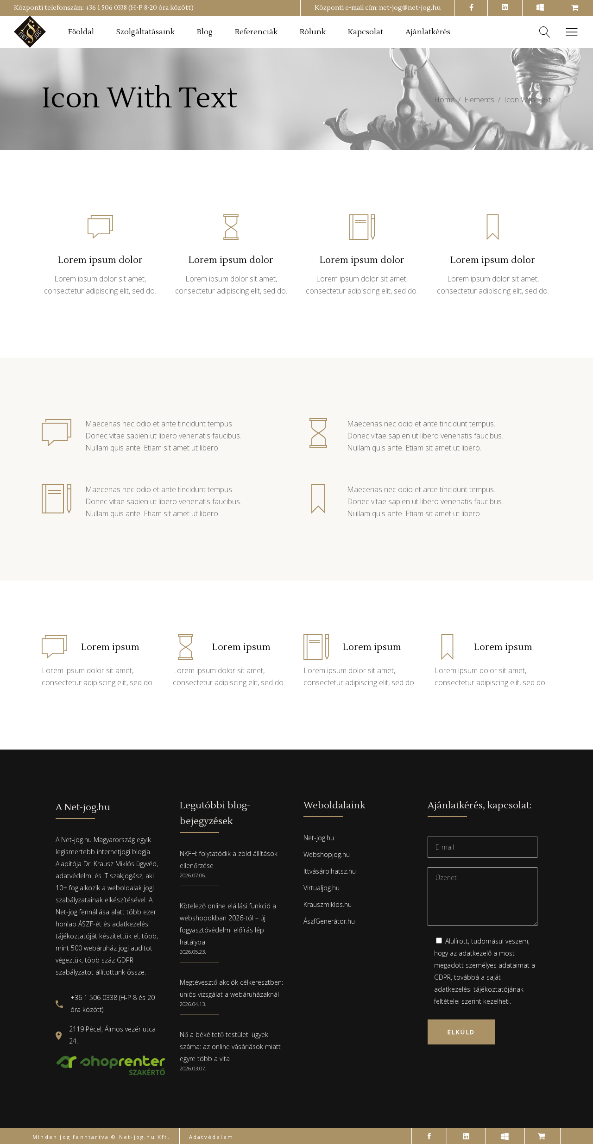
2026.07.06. (193, 875)
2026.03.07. (193, 1068)
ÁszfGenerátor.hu (329, 921)
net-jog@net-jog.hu (410, 8)
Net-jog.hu (318, 837)
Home (444, 99)
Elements (479, 99)
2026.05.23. (193, 951)
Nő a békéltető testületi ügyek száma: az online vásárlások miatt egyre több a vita (230, 1046)
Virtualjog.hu (321, 887)
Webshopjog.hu (326, 854)
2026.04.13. (193, 1003)
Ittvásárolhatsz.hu (329, 871)
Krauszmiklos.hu (327, 904)
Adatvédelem (211, 1136)
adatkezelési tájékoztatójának (479, 989)
